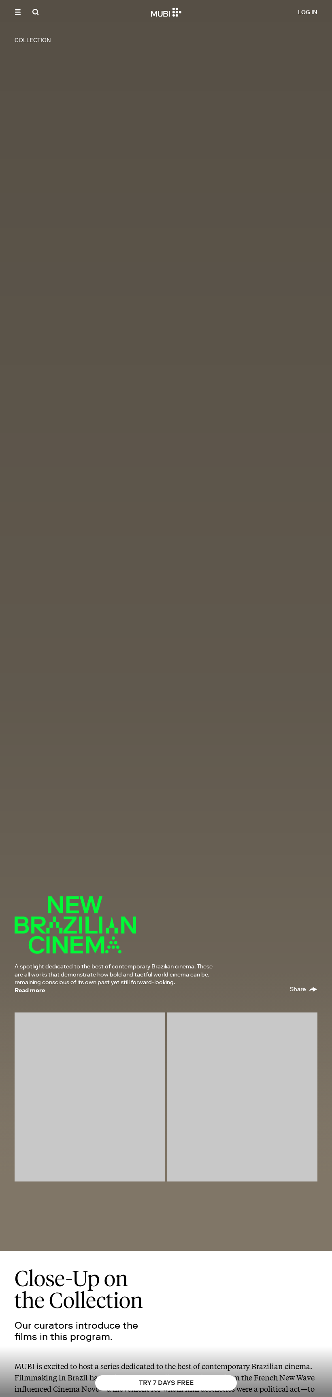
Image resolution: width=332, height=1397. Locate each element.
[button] (18, 12)
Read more (30, 990)
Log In (307, 12)
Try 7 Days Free (166, 1382)
